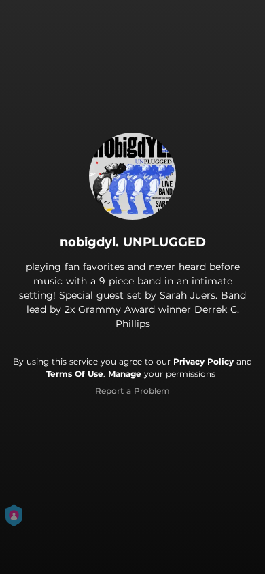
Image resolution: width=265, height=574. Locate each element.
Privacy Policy (203, 361)
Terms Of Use (74, 374)
